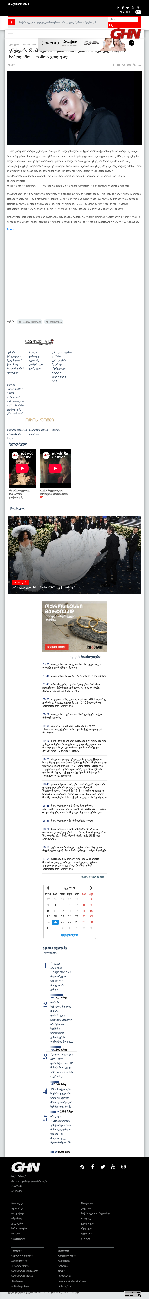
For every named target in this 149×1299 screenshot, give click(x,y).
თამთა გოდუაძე (31, 321)
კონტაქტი (16, 1190)
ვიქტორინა (64, 1260)
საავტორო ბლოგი (22, 1255)
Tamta (10, 229)
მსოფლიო (87, 1203)
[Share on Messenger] (118, 65)
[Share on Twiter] (123, 65)
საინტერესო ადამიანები (24, 1270)
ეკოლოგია (87, 1223)
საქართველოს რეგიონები (96, 1213)
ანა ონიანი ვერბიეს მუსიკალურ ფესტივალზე (19, 494)
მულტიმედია (18, 444)
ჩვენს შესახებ (18, 1176)
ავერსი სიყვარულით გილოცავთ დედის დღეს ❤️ (54, 494)
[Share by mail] (129, 65)
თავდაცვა (86, 1218)
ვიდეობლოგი (19, 1260)
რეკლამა (16, 1185)
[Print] (140, 65)
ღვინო (61, 1270)
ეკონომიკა (17, 1208)
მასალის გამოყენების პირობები (29, 1181)
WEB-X (66, 1292)
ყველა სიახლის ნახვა (93, 876)
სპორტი (85, 1238)
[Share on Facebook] (113, 65)
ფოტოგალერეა (20, 1265)
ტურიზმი (63, 1265)
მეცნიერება (64, 1250)
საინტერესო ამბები (22, 1276)
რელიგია (86, 1228)
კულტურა (17, 1223)
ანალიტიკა (17, 1213)
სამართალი (18, 1238)
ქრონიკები (17, 508)
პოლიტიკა (17, 1203)
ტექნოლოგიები (67, 1255)
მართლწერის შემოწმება (72, 1281)
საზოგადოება (19, 1228)
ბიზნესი (15, 1233)
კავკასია (86, 1208)
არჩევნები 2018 (67, 1286)
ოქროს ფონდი (20, 1286)
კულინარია (64, 1276)
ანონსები (16, 1250)
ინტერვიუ (16, 1218)
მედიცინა (86, 1233)
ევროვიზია (55, 321)
